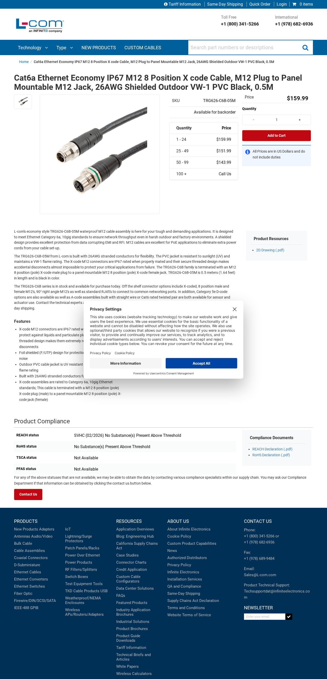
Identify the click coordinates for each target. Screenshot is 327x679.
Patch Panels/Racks (82, 548)
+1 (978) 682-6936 (259, 542)
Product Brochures (132, 628)
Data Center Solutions (135, 588)
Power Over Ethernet (82, 555)
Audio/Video (42, 536)
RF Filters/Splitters (81, 569)
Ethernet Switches (29, 586)
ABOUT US (178, 521)
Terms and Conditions (186, 608)
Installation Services (184, 579)
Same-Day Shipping (183, 593)
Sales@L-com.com (260, 575)
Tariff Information (185, 4)
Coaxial (20, 557)
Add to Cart (276, 135)
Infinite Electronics (183, 572)
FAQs (120, 595)
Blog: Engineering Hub (135, 536)
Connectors (38, 557)
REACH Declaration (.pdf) (272, 449)
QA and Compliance (184, 586)
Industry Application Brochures (133, 612)
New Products (26, 529)
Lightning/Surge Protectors (78, 538)
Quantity (249, 109)
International (294, 21)
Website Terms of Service (189, 615)
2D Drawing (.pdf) (270, 250)
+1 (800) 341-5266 (259, 536)
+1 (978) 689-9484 (259, 558)
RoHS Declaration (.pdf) (271, 455)
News (172, 550)
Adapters (46, 529)
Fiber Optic (23, 593)
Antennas (22, 536)
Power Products (78, 562)
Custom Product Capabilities (191, 543)
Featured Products (131, 602)
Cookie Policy (179, 536)
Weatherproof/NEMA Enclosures (83, 600)
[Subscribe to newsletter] (288, 616)
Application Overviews (135, 529)
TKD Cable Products (82, 591)
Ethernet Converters (31, 579)
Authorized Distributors (187, 557)
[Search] (305, 47)
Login (282, 4)
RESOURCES (129, 521)
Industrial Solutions (132, 621)
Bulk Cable (23, 543)
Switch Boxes (76, 576)
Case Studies (127, 555)
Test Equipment (78, 584)
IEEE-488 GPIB (26, 608)
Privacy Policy (179, 565)
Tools (98, 584)
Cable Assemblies (29, 550)
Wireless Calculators (134, 673)
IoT (68, 529)
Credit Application (131, 569)
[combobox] (250, 47)
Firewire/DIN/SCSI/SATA (35, 600)
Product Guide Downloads (128, 638)
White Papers (127, 666)
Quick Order (259, 4)
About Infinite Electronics (189, 529)
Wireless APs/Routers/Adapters (84, 612)
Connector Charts (131, 562)
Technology (30, 47)
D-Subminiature (27, 565)
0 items (306, 4)
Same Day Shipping (225, 4)
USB (104, 591)
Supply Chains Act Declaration (193, 600)
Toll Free (240, 21)
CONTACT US (258, 521)
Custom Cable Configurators (128, 579)
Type (61, 47)
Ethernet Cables (27, 572)
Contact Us (28, 494)
